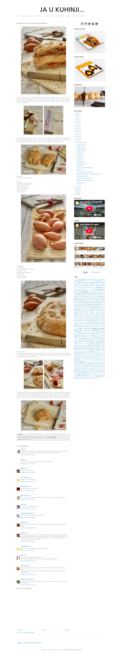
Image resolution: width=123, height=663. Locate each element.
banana (92, 282)
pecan (81, 345)
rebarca (85, 355)
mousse (100, 333)
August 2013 (80, 151)
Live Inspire (87, 320)
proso (83, 353)
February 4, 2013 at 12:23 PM (28, 481)
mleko (94, 331)
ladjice (97, 316)
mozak (103, 333)
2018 (77, 130)
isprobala (76, 306)
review (103, 355)
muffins (82, 335)
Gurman (88, 301)
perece (75, 346)
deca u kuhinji (85, 293)
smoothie (96, 362)
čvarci (103, 291)
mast (80, 325)
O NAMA (68, 16)
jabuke (88, 306)
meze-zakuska (91, 330)
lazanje (76, 318)
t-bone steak (98, 368)
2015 (77, 136)
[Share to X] (52, 437)
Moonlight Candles (86, 333)
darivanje (79, 293)
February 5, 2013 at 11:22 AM (28, 561)
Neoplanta (95, 336)
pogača (89, 349)
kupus (81, 316)
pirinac (84, 348)
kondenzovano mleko (80, 313)
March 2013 (80, 161)
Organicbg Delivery (95, 338)
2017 (77, 132)
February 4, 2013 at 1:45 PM (27, 490)
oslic (82, 339)
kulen (75, 316)
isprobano (83, 306)
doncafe (89, 295)
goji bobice (83, 299)
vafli (92, 373)
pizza (96, 348)
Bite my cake (24, 495)
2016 (77, 134)
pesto (90, 346)
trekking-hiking (101, 371)
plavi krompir (102, 348)
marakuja (81, 323)
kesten (88, 310)
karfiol (100, 309)
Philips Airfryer (99, 346)
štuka (103, 365)
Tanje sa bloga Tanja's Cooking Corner (49, 97)
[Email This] (49, 437)
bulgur (85, 287)
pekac (103, 345)
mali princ (84, 322)
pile (104, 346)
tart (75, 370)
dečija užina (93, 293)
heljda (96, 301)
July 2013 (79, 153)
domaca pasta (77, 295)
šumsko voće (77, 366)
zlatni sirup (81, 378)
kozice (103, 313)
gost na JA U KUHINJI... (95, 299)
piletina (76, 348)
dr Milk (93, 294)
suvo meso (93, 368)
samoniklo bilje (97, 358)
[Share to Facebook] (54, 437)
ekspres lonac (85, 296)
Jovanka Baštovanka (26, 513)
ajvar (91, 279)
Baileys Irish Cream (86, 282)
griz (78, 301)
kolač (86, 312)
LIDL (96, 319)
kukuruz (102, 315)
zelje (95, 376)
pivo (94, 348)
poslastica (86, 352)
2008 (77, 194)
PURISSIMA (87, 353)
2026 (77, 113)
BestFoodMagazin (84, 284)
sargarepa (77, 360)
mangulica (76, 323)
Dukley (96, 294)
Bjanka (22, 468)
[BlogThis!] (51, 437)
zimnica (103, 376)
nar (79, 336)
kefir (75, 310)
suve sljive (102, 366)
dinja (102, 293)
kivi (94, 310)
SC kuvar (83, 360)
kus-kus (89, 316)
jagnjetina (92, 306)
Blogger (79, 649)
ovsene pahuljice (87, 339)
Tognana (100, 369)
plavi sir (25, 439)
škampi (103, 360)
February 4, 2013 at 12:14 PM (28, 472)
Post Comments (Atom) (29, 632)
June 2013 (79, 155)
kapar (92, 309)
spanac (81, 363)
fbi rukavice (81, 298)
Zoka (22, 504)
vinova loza (92, 375)
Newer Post (20, 630)
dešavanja (98, 293)
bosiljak (83, 285)
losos (94, 320)
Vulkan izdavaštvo (78, 376)
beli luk (103, 282)
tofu (97, 369)
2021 (77, 124)
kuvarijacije (93, 316)
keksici (78, 310)
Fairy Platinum (97, 296)
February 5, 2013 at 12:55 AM (28, 528)
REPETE (99, 355)
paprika (80, 341)
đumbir (100, 295)
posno (91, 352)
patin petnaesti (86, 343)
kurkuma (85, 316)
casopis (99, 287)
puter (92, 353)
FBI (77, 298)
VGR (97, 373)
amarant (103, 279)
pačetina (94, 339)
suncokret (86, 366)
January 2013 (80, 183)
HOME (18, 16)
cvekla (75, 293)
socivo (103, 362)
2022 (77, 122)
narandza (83, 336)
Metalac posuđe (98, 328)
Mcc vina (100, 325)
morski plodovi (94, 333)
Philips (94, 346)
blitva (93, 284)
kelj (86, 310)
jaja (101, 306)
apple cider (88, 280)
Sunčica (82, 366)
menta (99, 326)
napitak (76, 336)
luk (101, 320)
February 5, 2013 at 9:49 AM (27, 550)
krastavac (76, 315)
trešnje (75, 373)
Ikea (104, 302)
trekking (95, 371)
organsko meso (77, 339)
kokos (103, 310)
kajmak (79, 309)
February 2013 (80, 163)
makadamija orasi (77, 322)
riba (75, 356)
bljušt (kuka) (97, 284)
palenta (76, 341)
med (84, 326)
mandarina (99, 322)
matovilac (94, 325)
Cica (22, 459)
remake (94, 355)
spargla (85, 363)
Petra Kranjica (24, 486)
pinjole (80, 348)
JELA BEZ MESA (38, 16)
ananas (76, 280)
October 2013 (80, 147)
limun (75, 320)
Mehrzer (88, 326)
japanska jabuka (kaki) (81, 307)
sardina (103, 358)
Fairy (93, 296)
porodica (80, 352)
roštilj (103, 356)
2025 (77, 115)
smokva (92, 362)
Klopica (99, 310)
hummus (90, 302)
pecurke (97, 345)
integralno (90, 304)
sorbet (75, 363)
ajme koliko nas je (84, 279)
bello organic (77, 284)
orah (81, 338)
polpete (76, 352)
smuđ (100, 362)
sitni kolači (98, 360)
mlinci (75, 333)
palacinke (102, 339)
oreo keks (88, 338)
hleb (104, 301)
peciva (22, 439)
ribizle (78, 356)
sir (86, 360)
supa (94, 366)
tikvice (91, 370)
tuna (78, 373)
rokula (88, 356)
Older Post (67, 630)
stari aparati (82, 365)
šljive (89, 362)
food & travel (93, 298)
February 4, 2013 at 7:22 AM (27, 454)
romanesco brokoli (98, 356)
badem (79, 282)
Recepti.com (89, 355)
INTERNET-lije (97, 304)
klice (97, 310)
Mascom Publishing (100, 323)
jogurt (96, 307)
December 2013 (81, 142)
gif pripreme (77, 299)
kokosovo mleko (79, 312)
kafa (75, 309)
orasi (84, 338)
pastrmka (102, 341)
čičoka (90, 289)
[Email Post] (46, 437)
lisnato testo (81, 320)
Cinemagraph (99, 289)
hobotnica (76, 302)
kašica (103, 309)
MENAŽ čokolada (94, 326)
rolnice (92, 356)
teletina (78, 370)
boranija (103, 284)
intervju (103, 304)
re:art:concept (79, 355)
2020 (77, 126)
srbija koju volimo (94, 363)
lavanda (103, 316)
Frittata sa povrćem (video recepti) (85, 172)
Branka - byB (24, 565)
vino (88, 375)
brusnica (81, 287)
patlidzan (92, 343)
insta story (83, 304)
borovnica (77, 285)
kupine (78, 316)
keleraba (83, 310)
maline (88, 322)
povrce (97, 352)
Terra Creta (83, 369)
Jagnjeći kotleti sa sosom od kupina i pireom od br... (89, 174)
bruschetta (76, 287)
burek (94, 287)
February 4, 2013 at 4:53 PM (27, 517)
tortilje (75, 371)
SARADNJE (75, 16)
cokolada (84, 292)
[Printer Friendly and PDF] (20, 435)
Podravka (84, 349)
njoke (99, 336)
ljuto (91, 320)
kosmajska (98, 313)
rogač (85, 356)
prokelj (80, 353)
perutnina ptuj (85, 346)
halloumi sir (92, 301)
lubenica (98, 320)
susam (97, 366)
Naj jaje (96, 335)
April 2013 (79, 159)
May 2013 (79, 157)
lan (100, 316)
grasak (103, 299)
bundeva (89, 287)
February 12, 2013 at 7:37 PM (28, 585)
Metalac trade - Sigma (80, 330)
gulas (84, 301)
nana (103, 335)
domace (84, 295)
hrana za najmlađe (83, 302)
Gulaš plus (79, 170)
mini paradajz (78, 332)
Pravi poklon (102, 352)
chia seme (85, 289)
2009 (77, 192)
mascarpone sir (92, 323)
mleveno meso (100, 332)
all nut (94, 279)
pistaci (88, 348)
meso (80, 328)
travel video (90, 371)
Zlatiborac (76, 378)
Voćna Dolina (101, 375)
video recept (82, 375)
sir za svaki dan (91, 360)
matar (90, 325)
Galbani (103, 298)
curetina (95, 291)
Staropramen (94, 365)
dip (104, 293)
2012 (77, 185)
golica (87, 299)
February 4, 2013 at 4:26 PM (27, 499)
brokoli (92, 285)
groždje (81, 301)
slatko (86, 362)
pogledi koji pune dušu (98, 350)
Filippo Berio (86, 298)
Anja (22, 449)
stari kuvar (87, 365)
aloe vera (98, 279)
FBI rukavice (80, 165)
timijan (94, 369)
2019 (77, 128)
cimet (92, 289)
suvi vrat (88, 368)
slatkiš (81, 362)
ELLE (90, 296)
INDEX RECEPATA (26, 16)
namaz (100, 335)
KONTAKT (82, 16)
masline (76, 325)
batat (96, 282)
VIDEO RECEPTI (48, 16)
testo (87, 370)
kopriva (88, 313)
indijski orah (77, 304)
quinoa (95, 353)
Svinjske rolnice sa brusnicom (84, 178)
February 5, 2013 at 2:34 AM (27, 541)
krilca (80, 315)
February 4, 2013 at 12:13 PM (28, 463)
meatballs (80, 326)
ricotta (81, 356)
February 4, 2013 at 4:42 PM (27, 508)
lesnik (92, 318)
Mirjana (22, 522)
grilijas (75, 301)
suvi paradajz (82, 368)
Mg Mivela (102, 330)
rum (79, 358)
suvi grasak (76, 368)
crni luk (91, 291)
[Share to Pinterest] (56, 437)
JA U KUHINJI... (25, 477)
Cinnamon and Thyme (26, 579)
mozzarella (77, 335)
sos (78, 363)
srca (100, 363)
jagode (97, 306)
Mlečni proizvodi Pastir (87, 331)
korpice (92, 313)
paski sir (94, 341)
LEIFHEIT (87, 318)
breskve (88, 285)
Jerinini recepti (90, 307)
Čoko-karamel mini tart (82, 176)
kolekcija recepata (94, 312)
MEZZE (97, 330)
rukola (75, 358)
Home (43, 630)
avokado (99, 280)
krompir (83, 315)
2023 (77, 119)
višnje (96, 375)
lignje (100, 318)
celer (81, 289)
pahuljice (98, 339)
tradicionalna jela (82, 371)
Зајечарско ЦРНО (94, 378)
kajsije (82, 309)
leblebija (80, 318)
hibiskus (100, 301)
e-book (80, 296)
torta (104, 370)
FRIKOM (99, 298)
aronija (95, 280)
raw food (102, 353)
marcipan (85, 323)
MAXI (97, 325)
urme (81, 373)
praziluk (76, 353)
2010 (77, 190)
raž (75, 355)
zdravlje (87, 376)
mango (103, 322)
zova (89, 378)
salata (90, 358)
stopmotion (99, 365)
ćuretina (99, 291)
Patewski (80, 343)
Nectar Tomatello (89, 336)
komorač (103, 312)
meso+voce (87, 328)
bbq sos (99, 282)
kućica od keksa (93, 315)
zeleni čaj (91, 376)
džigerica (76, 296)
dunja (103, 294)
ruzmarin (82, 358)
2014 (77, 138)
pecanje (85, 345)
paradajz (89, 341)
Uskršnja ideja (87, 373)
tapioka (103, 368)
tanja (22, 555)
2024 (77, 117)
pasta (98, 341)
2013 (77, 140)
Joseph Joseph (101, 307)
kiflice (92, 310)
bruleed (97, 285)
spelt (29, 439)
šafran (86, 358)
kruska (87, 315)
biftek (90, 284)
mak (104, 320)
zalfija (83, 376)
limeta (103, 318)
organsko (102, 338)
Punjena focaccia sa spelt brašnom (85, 180)
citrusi (78, 291)
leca (83, 318)
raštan (98, 353)
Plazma (80, 349)
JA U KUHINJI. (67, 649)
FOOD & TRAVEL (59, 16)
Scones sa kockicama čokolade (84, 167)
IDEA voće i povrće (97, 302)
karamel (97, 309)
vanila (95, 373)
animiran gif (81, 280)
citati (75, 291)
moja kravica (79, 333)
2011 (77, 188)
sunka (91, 366)
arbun (92, 280)
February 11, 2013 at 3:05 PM (28, 574)
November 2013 (81, 144)
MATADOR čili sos (85, 325)
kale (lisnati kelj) (87, 309)
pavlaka (98, 343)
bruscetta (102, 285)
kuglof (98, 315)
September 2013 (81, 149)
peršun (79, 346)
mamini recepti (93, 322)
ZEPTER (98, 376)
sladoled (76, 362)
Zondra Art (86, 378)
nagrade (92, 335)
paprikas (85, 341)
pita (91, 348)
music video (87, 335)
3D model (76, 279)
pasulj (75, 343)
